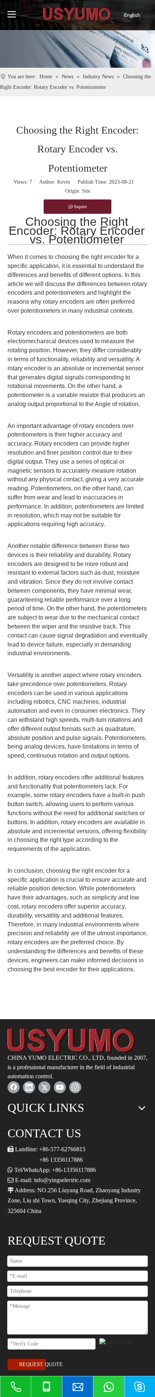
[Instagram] (75, 1087)
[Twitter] (44, 1087)
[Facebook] (14, 1087)
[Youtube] (60, 1087)
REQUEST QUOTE (32, 1364)
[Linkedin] (29, 1087)
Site (86, 191)
